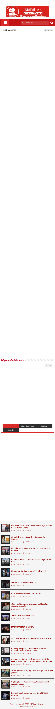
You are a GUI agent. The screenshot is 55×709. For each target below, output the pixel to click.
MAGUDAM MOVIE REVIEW (22, 627)
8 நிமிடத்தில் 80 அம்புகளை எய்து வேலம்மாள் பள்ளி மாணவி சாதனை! (30, 683)
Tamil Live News (16, 704)
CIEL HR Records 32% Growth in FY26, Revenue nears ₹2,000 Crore (31, 526)
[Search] (52, 23)
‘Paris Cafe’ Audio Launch (22, 615)
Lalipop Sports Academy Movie (39, 345)
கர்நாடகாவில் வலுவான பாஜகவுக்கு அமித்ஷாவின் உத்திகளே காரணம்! (29, 605)
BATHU (33, 707)
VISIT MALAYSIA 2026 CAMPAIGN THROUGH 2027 (24, 30)
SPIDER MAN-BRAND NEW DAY (24, 582)
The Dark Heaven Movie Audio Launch (13, 345)
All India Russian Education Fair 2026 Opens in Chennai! (31, 549)
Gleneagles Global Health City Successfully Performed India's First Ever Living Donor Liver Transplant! (31, 661)
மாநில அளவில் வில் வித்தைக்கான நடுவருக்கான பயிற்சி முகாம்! (32, 671)
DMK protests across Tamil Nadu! (26, 594)
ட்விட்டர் (44, 426)
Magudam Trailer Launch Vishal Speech (29, 571)
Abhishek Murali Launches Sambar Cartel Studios (29, 538)
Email (25, 54)
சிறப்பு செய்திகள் (27, 426)
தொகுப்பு (11, 430)
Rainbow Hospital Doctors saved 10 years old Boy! (31, 560)
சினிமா (15, 295)
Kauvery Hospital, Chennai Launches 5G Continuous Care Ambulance (28, 649)
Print (17, 54)
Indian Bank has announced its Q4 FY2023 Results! (29, 694)
